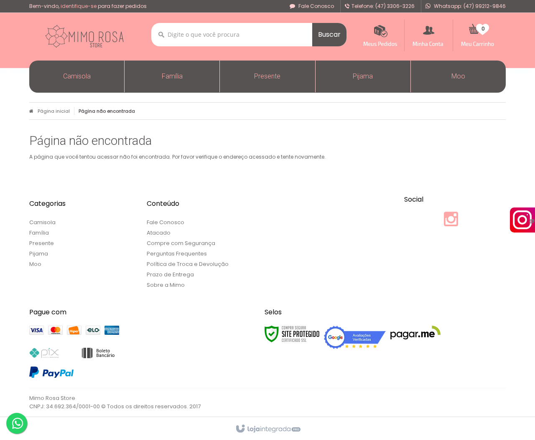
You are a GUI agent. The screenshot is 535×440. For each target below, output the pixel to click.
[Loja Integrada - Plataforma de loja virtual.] (267, 429)
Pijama (38, 254)
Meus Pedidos (379, 35)
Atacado (159, 233)
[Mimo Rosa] (84, 36)
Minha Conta (428, 35)
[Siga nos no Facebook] (437, 219)
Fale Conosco (315, 6)
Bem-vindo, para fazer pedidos (88, 6)
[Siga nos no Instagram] (450, 223)
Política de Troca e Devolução (188, 264)
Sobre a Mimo (166, 285)
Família (39, 233)
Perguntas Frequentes (177, 254)
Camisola (42, 222)
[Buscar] (329, 34)
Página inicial (54, 111)
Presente (41, 243)
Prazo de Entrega (170, 274)
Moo (35, 264)
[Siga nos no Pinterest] (462, 219)
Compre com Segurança (181, 243)
